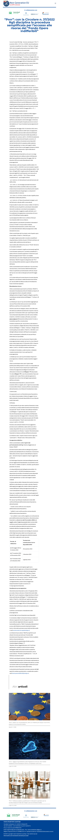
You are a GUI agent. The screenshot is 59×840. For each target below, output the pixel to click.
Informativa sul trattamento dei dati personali (16, 835)
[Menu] (55, 3)
